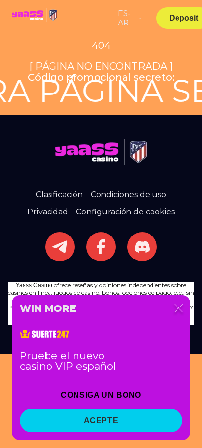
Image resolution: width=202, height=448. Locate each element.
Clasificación (59, 194)
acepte (101, 420)
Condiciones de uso (128, 194)
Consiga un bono (101, 395)
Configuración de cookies (125, 211)
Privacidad (47, 211)
